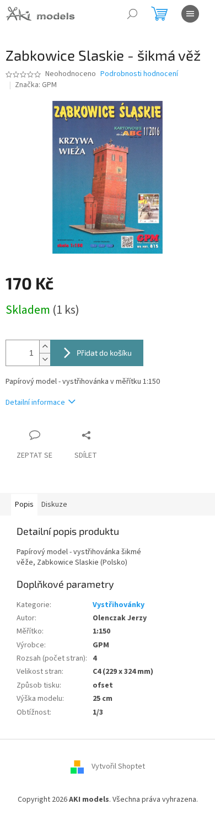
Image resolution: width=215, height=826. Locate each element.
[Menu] (190, 14)
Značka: (36, 84)
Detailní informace (35, 402)
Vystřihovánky (118, 604)
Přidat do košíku (104, 352)
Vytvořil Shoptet (118, 766)
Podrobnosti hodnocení (139, 74)
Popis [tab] (24, 504)
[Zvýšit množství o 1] (44, 346)
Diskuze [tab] (54, 504)
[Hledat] (132, 14)
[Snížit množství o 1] (44, 359)
